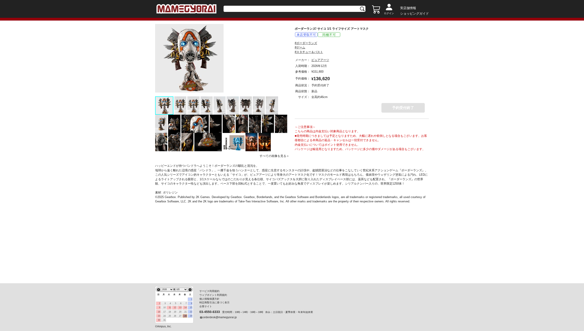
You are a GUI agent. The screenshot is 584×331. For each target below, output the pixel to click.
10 (164, 307)
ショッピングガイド (414, 13)
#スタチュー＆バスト (309, 52)
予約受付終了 (403, 108)
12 (175, 307)
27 (180, 316)
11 (170, 307)
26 (175, 316)
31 (164, 320)
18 (170, 312)
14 (185, 307)
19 (175, 312)
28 (185, 316)
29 (191, 316)
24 (164, 316)
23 (159, 316)
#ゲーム (300, 47)
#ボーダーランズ (306, 43)
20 (180, 312)
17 (164, 312)
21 (185, 312)
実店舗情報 (408, 8)
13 (180, 307)
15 (191, 307)
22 (191, 312)
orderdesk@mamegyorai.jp (220, 317)
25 (170, 316)
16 (159, 312)
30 (159, 320)
